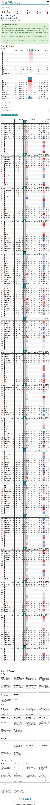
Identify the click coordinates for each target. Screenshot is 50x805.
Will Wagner (7, 559)
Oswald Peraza (7, 422)
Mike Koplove (5, 86)
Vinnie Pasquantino (8, 230)
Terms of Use (16, 801)
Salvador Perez (7, 331)
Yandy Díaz (7, 584)
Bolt (14, 788)
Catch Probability (29, 773)
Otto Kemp (7, 151)
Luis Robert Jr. (7, 567)
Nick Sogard (7, 157)
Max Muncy (7, 649)
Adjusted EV (16, 694)
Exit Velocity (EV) (4, 677)
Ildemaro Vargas (8, 520)
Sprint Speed (3, 788)
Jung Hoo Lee (7, 630)
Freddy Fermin (7, 354)
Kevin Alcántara (7, 497)
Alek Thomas (7, 314)
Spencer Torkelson (8, 651)
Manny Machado (8, 485)
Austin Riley (7, 259)
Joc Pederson (7, 298)
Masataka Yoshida (8, 518)
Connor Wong (7, 362)
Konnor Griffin (7, 302)
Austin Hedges (7, 628)
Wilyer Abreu (7, 439)
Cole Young (7, 557)
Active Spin (28, 741)
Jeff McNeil (7, 273)
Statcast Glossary (8, 670)
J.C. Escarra (7, 306)
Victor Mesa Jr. (7, 146)
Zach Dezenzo (7, 333)
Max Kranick (7, 534)
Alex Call (6, 205)
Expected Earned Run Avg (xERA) (18, 752)
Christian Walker (8, 248)
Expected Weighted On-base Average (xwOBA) (43, 686)
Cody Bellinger (7, 505)
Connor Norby (7, 408)
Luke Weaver (7, 634)
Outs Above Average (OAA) (5, 773)
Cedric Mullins (7, 215)
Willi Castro (7, 304)
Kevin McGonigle (8, 622)
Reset (17, 114)
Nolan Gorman (7, 329)
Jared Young (7, 489)
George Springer (8, 190)
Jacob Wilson (7, 255)
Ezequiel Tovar (7, 563)
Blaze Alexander (8, 410)
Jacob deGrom (7, 427)
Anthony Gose (7, 592)
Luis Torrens (7, 323)
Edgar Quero (7, 265)
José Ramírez (7, 178)
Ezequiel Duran (7, 366)
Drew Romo (7, 659)
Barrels (27, 677)
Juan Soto (7, 240)
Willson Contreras (8, 341)
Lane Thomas (7, 638)
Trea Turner (7, 460)
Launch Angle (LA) (17, 677)
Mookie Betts (7, 228)
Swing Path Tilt (29, 717)
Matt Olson (7, 250)
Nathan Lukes (7, 503)
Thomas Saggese (8, 277)
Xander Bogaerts (8, 217)
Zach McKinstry (7, 321)
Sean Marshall (5, 82)
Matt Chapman (7, 316)
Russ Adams (5, 65)
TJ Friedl (6, 601)
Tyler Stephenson (8, 617)
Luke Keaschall (7, 605)
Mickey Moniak (7, 337)
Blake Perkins (7, 161)
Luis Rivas (5, 52)
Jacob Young (7, 545)
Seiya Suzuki (7, 626)
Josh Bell (6, 603)
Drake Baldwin (7, 244)
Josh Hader (7, 269)
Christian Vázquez (8, 636)
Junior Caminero (8, 470)
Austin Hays (7, 472)
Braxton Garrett (7, 572)
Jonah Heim (7, 447)
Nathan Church (7, 499)
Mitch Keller (7, 263)
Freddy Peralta (7, 402)
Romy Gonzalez (7, 140)
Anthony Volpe (7, 312)
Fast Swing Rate (17, 708)
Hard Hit (40, 677)
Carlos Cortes (7, 456)
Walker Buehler (7, 555)
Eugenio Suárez (7, 524)
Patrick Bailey (7, 379)
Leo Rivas (6, 232)
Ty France (7, 507)
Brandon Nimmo (8, 242)
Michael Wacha (7, 462)
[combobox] (25, 7)
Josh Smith (7, 576)
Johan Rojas (7, 599)
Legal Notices (29, 801)
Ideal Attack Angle (4, 717)
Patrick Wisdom (7, 653)
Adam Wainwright (6, 63)
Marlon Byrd (5, 54)
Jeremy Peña (7, 196)
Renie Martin (5, 69)
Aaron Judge (7, 308)
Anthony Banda (7, 590)
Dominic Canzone (8, 611)
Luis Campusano (8, 209)
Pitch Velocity (3, 741)
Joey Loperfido (7, 335)
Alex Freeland (7, 642)
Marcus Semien (7, 180)
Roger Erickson (5, 84)
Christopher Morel (8, 441)
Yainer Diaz (7, 194)
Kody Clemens (7, 345)
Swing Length (29, 708)
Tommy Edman (7, 327)
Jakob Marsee (7, 452)
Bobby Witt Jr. (7, 420)
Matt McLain (7, 574)
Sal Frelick (7, 294)
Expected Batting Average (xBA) (31, 686)
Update (2, 114)
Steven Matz (7, 381)
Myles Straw (7, 236)
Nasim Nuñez (7, 624)
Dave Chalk (5, 58)
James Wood (7, 173)
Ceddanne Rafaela (8, 182)
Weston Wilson (7, 165)
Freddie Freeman (8, 167)
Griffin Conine (7, 495)
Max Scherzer (7, 551)
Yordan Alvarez (7, 445)
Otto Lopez (7, 213)
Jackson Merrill (7, 290)
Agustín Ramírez (8, 159)
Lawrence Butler (8, 491)
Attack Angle (41, 708)
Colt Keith (6, 597)
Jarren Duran (7, 138)
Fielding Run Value (17, 773)
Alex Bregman (7, 257)
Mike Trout (7, 578)
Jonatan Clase (7, 368)
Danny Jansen (7, 281)
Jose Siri (6, 538)
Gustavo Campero (8, 192)
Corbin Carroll (7, 632)
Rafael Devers (7, 238)
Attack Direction (17, 717)
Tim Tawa (7, 267)
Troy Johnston (7, 431)
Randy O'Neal (5, 88)
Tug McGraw (5, 98)
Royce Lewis (7, 404)
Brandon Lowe (7, 480)
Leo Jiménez (7, 356)
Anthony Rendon (7, 406)
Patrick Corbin (7, 528)
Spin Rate (41, 741)
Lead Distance (29, 763)
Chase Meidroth (7, 540)
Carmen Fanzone (6, 71)
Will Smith (7, 246)
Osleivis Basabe (8, 169)
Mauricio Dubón (7, 526)
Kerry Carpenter (7, 126)
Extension (3, 751)
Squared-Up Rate (42, 717)
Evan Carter (7, 657)
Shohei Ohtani (7, 474)
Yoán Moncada (7, 377)
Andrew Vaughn (7, 261)
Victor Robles (7, 360)
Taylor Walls (7, 493)
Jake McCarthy (7, 561)
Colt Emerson (7, 530)
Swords (15, 729)
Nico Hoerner (7, 339)
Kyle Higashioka (8, 296)
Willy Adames (7, 128)
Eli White (6, 443)
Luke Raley (7, 184)
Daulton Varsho (7, 466)
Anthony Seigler (7, 429)
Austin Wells (7, 501)
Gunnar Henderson (8, 454)
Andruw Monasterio (8, 387)
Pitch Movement (17, 741)
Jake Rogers (7, 288)
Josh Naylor (7, 433)
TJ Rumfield (7, 358)
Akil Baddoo (7, 609)
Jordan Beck (7, 292)
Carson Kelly (7, 511)
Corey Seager (7, 310)
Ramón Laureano (8, 513)
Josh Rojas (7, 458)
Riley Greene (7, 207)
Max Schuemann (8, 412)
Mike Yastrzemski (8, 640)
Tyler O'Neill (7, 435)
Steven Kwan (7, 136)
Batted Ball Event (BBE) (18, 685)
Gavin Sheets (7, 300)
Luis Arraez (7, 275)
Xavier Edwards (7, 586)
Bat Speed (3, 708)
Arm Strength (16, 763)
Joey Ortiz (7, 509)
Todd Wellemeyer (6, 73)
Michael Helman (8, 370)
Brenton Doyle (7, 343)
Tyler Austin (7, 142)
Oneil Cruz (7, 223)
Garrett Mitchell (7, 134)
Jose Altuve (7, 325)
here (23, 42)
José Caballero (5, 67)
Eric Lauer (7, 397)
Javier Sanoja (7, 130)
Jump (40, 763)
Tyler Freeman (7, 364)
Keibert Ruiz (7, 532)
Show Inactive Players (10, 114)
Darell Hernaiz (7, 565)
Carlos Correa (7, 198)
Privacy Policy (23, 801)
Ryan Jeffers (7, 395)
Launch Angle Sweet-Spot (6, 685)
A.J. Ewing (7, 588)
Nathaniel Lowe (7, 487)
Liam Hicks (7, 391)
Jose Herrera (5, 56)
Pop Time (3, 763)
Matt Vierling (7, 171)
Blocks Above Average (43, 773)
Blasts (2, 729)
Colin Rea (6, 464)
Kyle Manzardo (7, 522)
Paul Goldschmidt (8, 163)
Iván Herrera (7, 389)
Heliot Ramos (7, 144)
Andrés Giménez (8, 132)
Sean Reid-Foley (5, 90)
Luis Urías (7, 393)
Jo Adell (6, 271)
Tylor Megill (7, 553)
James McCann (7, 414)
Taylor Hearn (5, 92)
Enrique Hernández (8, 644)
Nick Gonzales (7, 375)
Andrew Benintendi (8, 478)
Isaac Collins (7, 536)
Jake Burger (7, 279)
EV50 (2, 694)
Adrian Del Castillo (8, 203)
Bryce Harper (7, 234)
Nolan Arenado (7, 283)
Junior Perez (7, 468)
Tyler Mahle (7, 211)
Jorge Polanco (7, 476)
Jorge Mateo (7, 437)
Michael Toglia (7, 607)
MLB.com (35, 801)
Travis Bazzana (7, 655)
